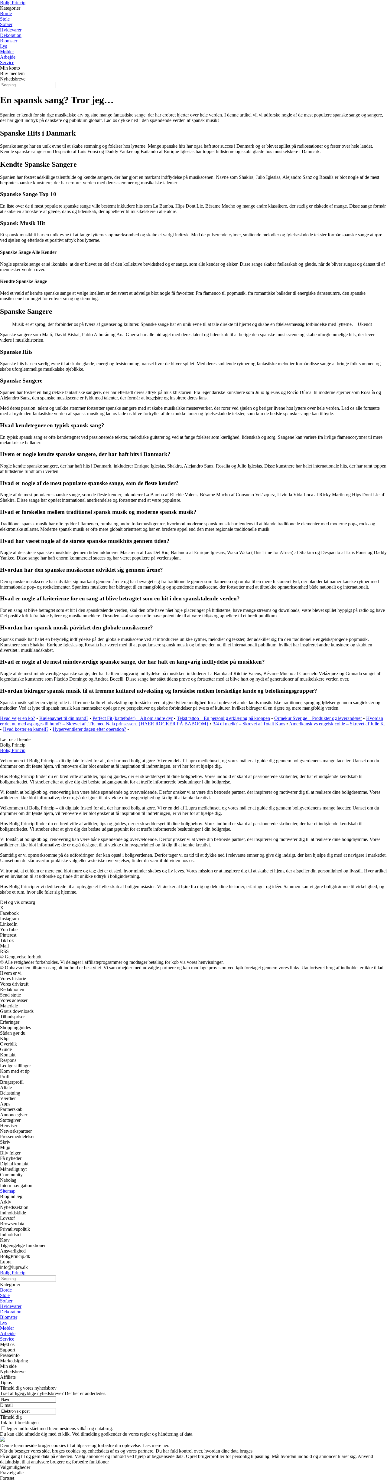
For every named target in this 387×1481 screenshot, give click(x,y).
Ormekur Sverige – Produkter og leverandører (318, 718)
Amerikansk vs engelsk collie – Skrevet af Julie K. (337, 723)
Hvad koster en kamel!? (25, 729)
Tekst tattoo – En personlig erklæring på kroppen (223, 718)
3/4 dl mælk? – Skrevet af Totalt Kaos (249, 723)
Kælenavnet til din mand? (63, 718)
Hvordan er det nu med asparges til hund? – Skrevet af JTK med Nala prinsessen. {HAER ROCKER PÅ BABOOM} (191, 721)
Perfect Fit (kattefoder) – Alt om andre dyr (133, 718)
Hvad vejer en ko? (17, 718)
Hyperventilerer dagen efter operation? (89, 729)
